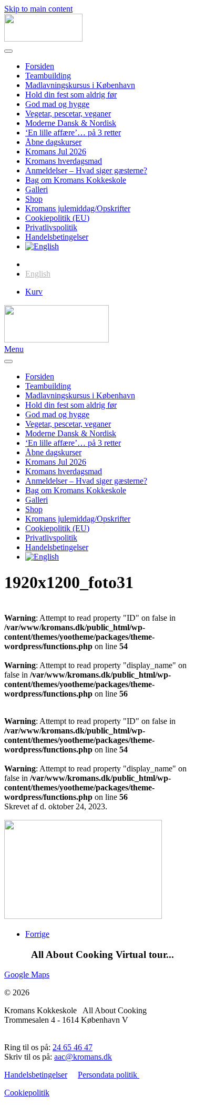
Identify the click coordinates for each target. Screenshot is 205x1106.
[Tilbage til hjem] (43, 38)
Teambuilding (48, 75)
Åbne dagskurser (53, 142)
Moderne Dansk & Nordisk (70, 123)
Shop (34, 198)
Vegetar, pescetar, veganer (68, 113)
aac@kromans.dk (83, 1056)
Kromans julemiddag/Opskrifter (77, 208)
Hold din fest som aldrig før (71, 94)
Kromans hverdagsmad (63, 160)
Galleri (36, 189)
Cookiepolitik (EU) (57, 217)
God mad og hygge (57, 104)
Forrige (37, 933)
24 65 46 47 (73, 1047)
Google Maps (26, 974)
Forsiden (39, 66)
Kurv (34, 291)
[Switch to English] (42, 246)
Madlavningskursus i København (80, 85)
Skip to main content (38, 8)
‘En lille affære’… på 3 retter (73, 132)
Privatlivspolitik (51, 227)
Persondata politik (108, 1074)
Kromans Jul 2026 (55, 151)
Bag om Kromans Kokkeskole (75, 179)
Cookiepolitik (26, 1092)
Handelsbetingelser (56, 236)
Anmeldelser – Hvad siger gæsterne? (86, 170)
